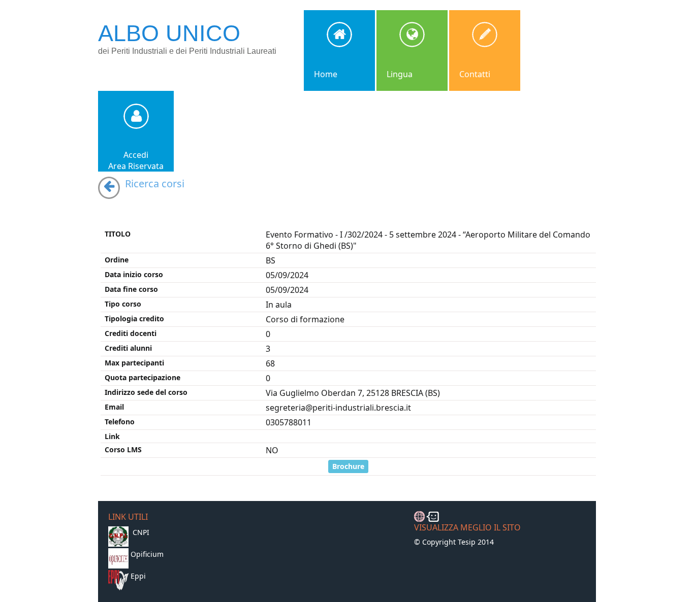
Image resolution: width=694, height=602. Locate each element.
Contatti (474, 74)
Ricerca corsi (154, 183)
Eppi (138, 576)
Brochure (348, 466)
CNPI (141, 532)
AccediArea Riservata (136, 160)
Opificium (147, 554)
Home (325, 74)
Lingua (400, 74)
